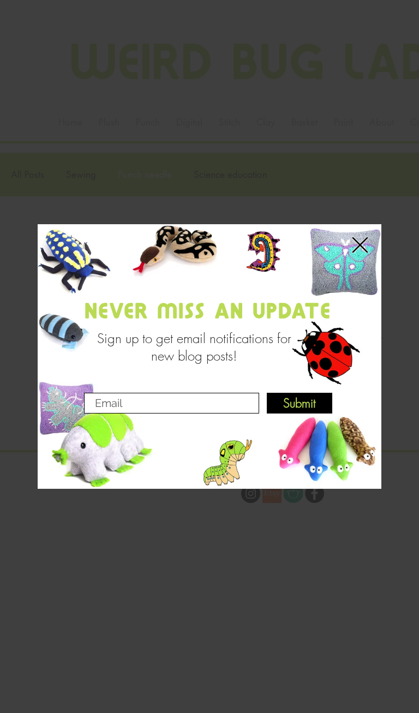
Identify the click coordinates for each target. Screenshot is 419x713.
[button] (360, 245)
